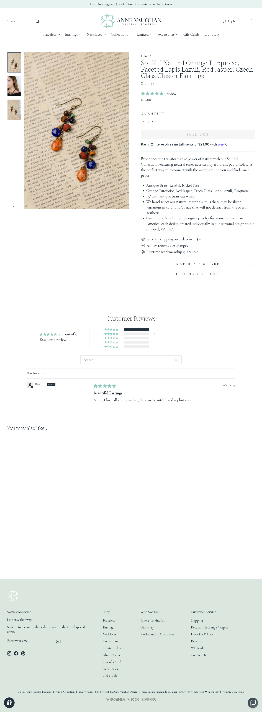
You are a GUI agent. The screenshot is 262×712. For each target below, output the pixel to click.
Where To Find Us (152, 620)
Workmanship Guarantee (157, 634)
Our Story (212, 34)
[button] (152, 93)
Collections (120, 34)
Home (145, 56)
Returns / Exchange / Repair (209, 627)
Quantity (153, 113)
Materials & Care (198, 264)
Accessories (166, 34)
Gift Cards (191, 34)
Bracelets (49, 34)
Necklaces (95, 34)
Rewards (196, 641)
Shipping (197, 620)
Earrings (72, 34)
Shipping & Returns (198, 274)
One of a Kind (112, 662)
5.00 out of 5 (67, 334)
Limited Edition (113, 648)
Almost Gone (112, 655)
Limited (143, 34)
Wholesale (197, 648)
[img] (105, 386)
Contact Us (198, 655)
